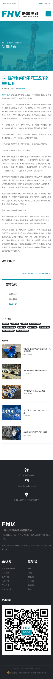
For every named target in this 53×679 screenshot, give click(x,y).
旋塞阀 (31, 585)
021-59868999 (10, 3)
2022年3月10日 (28, 373)
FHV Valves (7, 545)
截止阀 (31, 577)
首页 (3, 43)
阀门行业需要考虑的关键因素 (35, 370)
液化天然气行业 (8, 568)
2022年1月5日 (27, 435)
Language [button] (45, 3)
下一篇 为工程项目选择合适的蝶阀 (35, 273)
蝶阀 (20, 88)
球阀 (30, 568)
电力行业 (5, 577)
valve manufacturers (40, 545)
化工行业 (5, 581)
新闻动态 (10, 43)
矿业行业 (5, 573)
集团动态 (13, 294)
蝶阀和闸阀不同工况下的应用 (35, 432)
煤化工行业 (6, 589)
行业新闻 (13, 299)
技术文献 (18, 43)
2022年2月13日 (28, 394)
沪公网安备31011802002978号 (20, 673)
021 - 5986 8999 (26, 475)
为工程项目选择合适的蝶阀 (34, 391)
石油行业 (5, 585)
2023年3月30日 (28, 354)
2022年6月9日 (27, 415)
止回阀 (31, 581)
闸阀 (23, 88)
